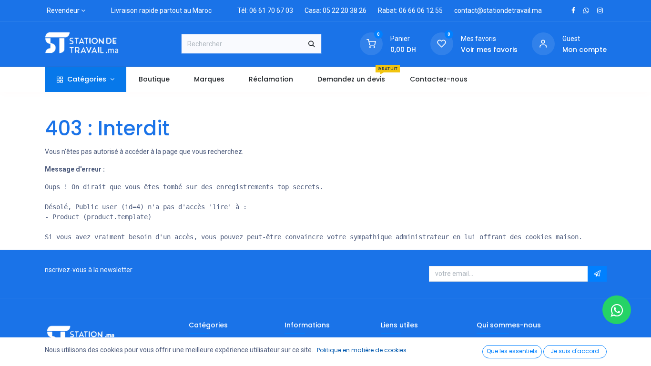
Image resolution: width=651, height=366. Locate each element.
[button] (597, 274)
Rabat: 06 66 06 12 (406, 10)
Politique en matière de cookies (362, 350)
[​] (573, 10)
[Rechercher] (311, 43)
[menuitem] (154, 79)
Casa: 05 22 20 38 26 (335, 10)
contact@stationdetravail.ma (498, 10)
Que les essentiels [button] (512, 351)
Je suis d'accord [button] (574, 351)
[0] (371, 43)
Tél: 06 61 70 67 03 (265, 10)
